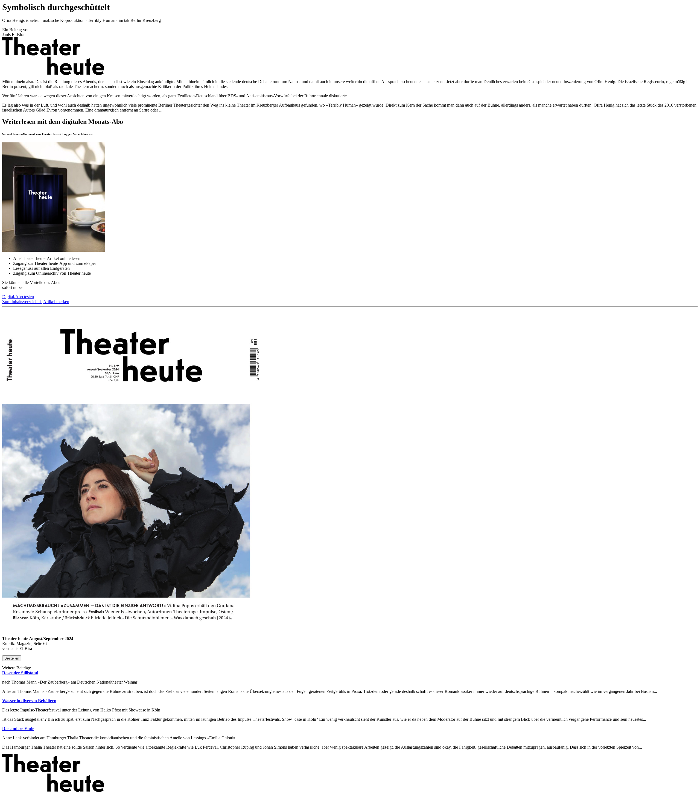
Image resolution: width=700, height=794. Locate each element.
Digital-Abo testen (18, 296)
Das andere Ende (18, 728)
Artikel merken (56, 301)
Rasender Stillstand (20, 672)
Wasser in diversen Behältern (29, 700)
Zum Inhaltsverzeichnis (22, 301)
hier (86, 134)
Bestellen (11, 658)
